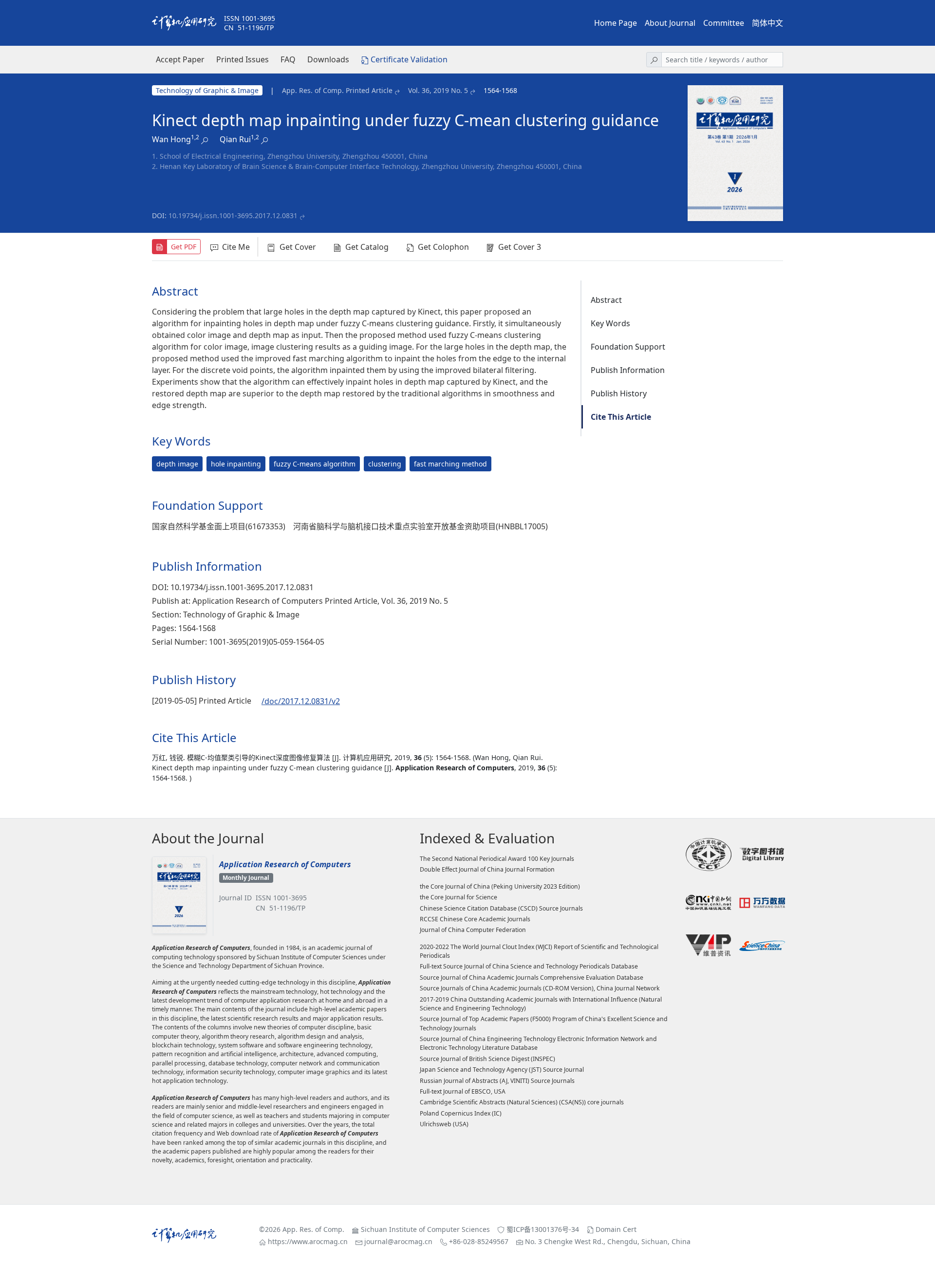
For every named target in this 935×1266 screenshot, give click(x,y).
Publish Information (628, 370)
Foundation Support (628, 346)
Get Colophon (443, 247)
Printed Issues (242, 59)
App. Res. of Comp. (313, 1229)
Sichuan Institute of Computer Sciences (425, 1229)
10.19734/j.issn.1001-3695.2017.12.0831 (233, 215)
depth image (177, 463)
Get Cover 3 (519, 247)
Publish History (619, 393)
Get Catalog (367, 247)
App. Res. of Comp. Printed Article (337, 90)
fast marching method (450, 463)
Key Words (610, 323)
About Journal (670, 23)
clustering (384, 463)
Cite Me (236, 247)
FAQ (288, 59)
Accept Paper (180, 59)
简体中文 (767, 23)
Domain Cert (616, 1229)
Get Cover (298, 247)
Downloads (328, 59)
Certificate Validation (409, 59)
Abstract (606, 300)
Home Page (615, 23)
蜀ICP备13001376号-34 (542, 1229)
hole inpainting (236, 463)
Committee (723, 23)
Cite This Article (621, 416)
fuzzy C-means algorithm (314, 463)
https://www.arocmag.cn (308, 1241)
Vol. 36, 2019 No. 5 (438, 90)
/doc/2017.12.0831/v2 (301, 701)
